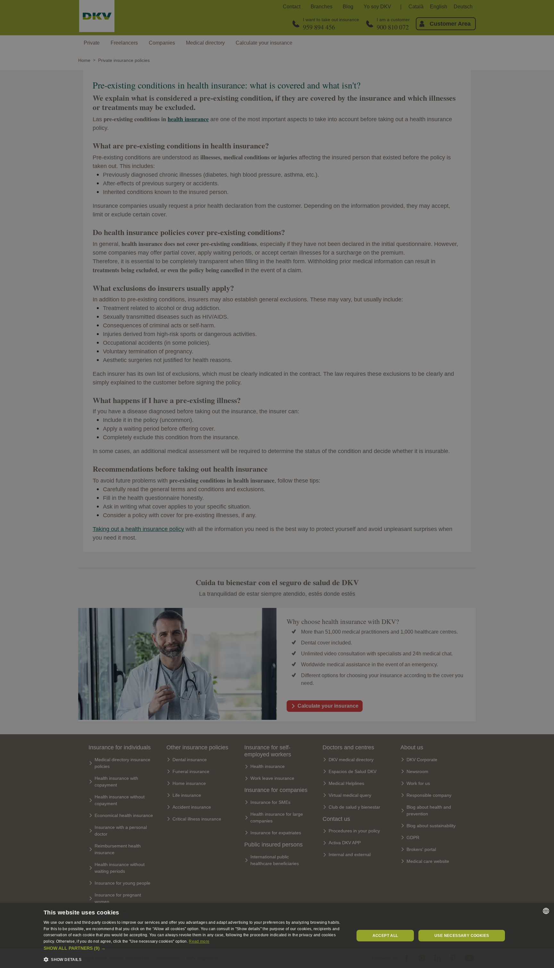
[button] (194, 948)
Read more (199, 941)
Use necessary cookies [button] (461, 935)
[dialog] (277, 935)
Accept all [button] (385, 935)
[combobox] (546, 911)
